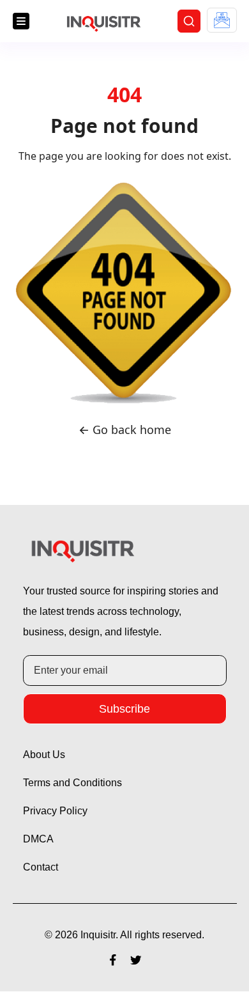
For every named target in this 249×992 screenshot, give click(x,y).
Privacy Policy (57, 811)
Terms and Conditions (75, 783)
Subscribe (124, 709)
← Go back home (124, 430)
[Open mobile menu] (21, 21)
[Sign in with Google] (222, 20)
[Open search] (188, 21)
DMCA (39, 839)
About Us (46, 755)
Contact (42, 868)
